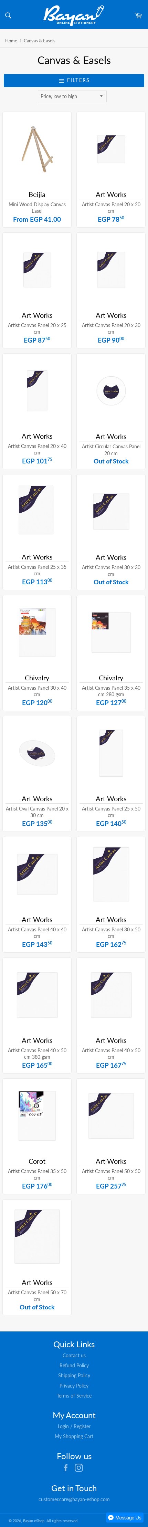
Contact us (74, 1355)
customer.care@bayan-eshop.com (74, 1499)
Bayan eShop (33, 1520)
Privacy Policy (74, 1386)
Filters (77, 80)
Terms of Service (74, 1396)
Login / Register (74, 1426)
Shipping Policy (74, 1375)
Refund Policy (74, 1365)
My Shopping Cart (74, 1436)
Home (11, 40)
